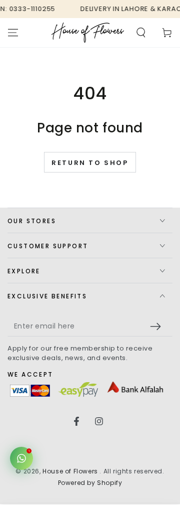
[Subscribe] (158, 326)
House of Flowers (71, 471)
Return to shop (90, 162)
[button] (141, 32)
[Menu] (13, 32)
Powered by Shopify (90, 483)
